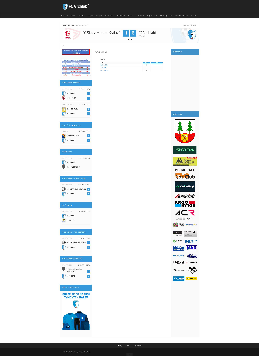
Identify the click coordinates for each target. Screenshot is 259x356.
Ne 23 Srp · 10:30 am (84, 265)
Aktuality (81, 15)
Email (127, 345)
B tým (98, 15)
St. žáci (130, 15)
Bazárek (194, 15)
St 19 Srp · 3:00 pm (84, 105)
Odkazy (119, 345)
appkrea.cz (88, 352)
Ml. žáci (140, 15)
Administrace (137, 345)
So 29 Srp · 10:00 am (84, 158)
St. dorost (108, 15)
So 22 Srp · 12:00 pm (84, 185)
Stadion (63, 15)
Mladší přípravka (165, 15)
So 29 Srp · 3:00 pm (84, 212)
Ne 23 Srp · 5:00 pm (84, 89)
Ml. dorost (120, 15)
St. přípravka (151, 15)
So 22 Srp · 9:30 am (84, 238)
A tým (90, 15)
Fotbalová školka (181, 15)
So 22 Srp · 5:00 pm (84, 131)
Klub (72, 15)
